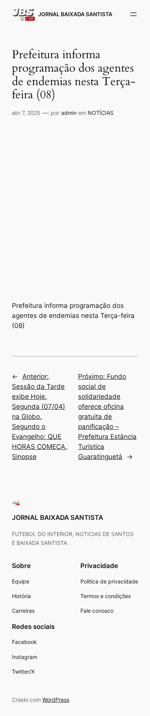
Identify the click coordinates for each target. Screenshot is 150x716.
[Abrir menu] (133, 14)
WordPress (55, 699)
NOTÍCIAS (100, 112)
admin (69, 112)
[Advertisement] (75, 201)
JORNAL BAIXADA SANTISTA (75, 14)
